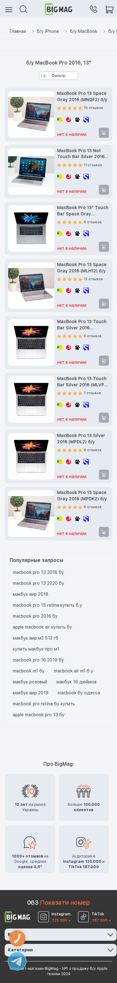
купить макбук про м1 (36, 648)
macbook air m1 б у (73, 670)
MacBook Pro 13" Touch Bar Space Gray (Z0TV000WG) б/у (83, 211)
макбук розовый (30, 681)
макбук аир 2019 (30, 692)
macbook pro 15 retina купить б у (47, 605)
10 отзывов (93, 108)
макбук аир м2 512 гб (35, 638)
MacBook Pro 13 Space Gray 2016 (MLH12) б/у (81, 267)
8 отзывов (93, 336)
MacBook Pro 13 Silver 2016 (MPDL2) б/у (81, 438)
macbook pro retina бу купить (44, 703)
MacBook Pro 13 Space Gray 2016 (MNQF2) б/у (82, 96)
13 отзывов (93, 279)
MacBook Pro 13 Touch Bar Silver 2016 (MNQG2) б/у (82, 325)
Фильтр (58, 76)
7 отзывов (92, 393)
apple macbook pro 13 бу (39, 714)
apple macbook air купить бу (42, 627)
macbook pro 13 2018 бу (38, 572)
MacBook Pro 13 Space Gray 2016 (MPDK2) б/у (82, 495)
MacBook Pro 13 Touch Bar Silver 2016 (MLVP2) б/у (83, 382)
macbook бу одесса (79, 692)
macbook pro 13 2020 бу (38, 583)
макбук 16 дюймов (76, 681)
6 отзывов (93, 222)
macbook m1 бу (29, 670)
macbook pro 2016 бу (35, 616)
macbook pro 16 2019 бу (38, 659)
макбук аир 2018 (30, 594)
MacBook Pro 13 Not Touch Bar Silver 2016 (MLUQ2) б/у (81, 154)
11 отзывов (93, 165)
